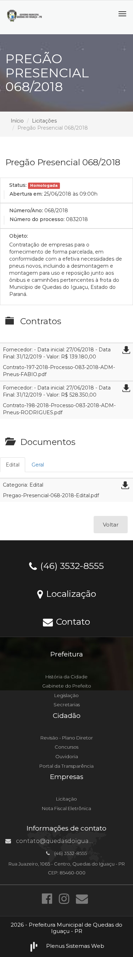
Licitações (44, 121)
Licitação (66, 799)
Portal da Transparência (66, 766)
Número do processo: (37, 219)
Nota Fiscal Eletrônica (66, 808)
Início (17, 121)
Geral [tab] (38, 465)
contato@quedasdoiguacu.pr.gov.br (69, 841)
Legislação (66, 695)
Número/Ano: (26, 210)
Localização (70, 593)
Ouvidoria (66, 756)
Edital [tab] (13, 465)
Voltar (110, 524)
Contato (72, 621)
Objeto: (18, 236)
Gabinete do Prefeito (66, 686)
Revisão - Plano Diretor (66, 738)
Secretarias (67, 704)
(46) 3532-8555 (71, 565)
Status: (18, 185)
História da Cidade (66, 676)
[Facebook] (48, 898)
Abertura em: (26, 194)
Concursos (66, 747)
